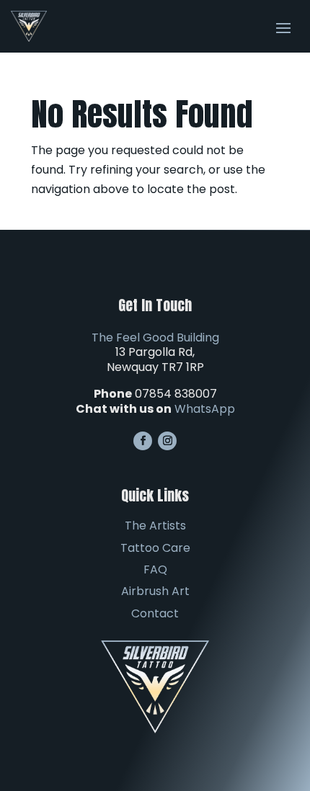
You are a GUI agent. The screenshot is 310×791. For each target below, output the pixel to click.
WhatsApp (204, 409)
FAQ (155, 569)
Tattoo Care (155, 548)
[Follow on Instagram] (167, 441)
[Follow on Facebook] (142, 441)
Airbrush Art (155, 591)
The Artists (155, 525)
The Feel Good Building (155, 337)
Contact (155, 613)
